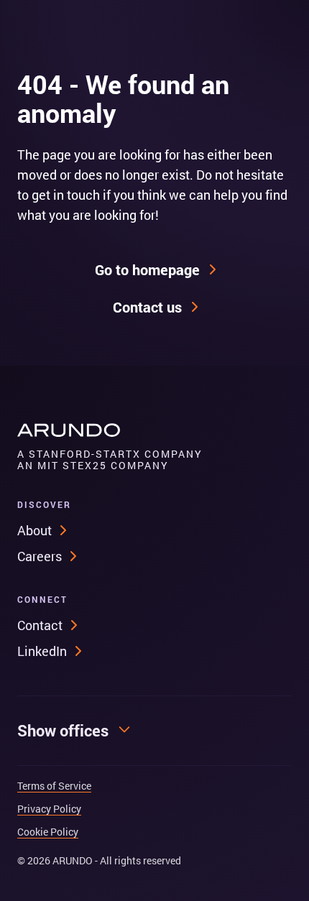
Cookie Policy (47, 832)
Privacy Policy (49, 809)
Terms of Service (54, 786)
